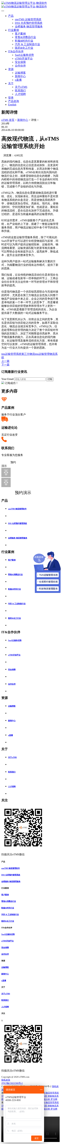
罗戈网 (54, 1099)
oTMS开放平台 (24, 58)
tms (3, 353)
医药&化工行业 (24, 47)
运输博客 (20, 72)
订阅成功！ (11, 383)
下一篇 (5, 364)
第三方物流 (28, 353)
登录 (11, 97)
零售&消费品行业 (25, 37)
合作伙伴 (20, 65)
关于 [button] (3, 987)
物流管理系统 (52, 1093)
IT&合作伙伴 (16, 51)
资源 (11, 69)
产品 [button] (3, 862)
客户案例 (20, 33)
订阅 (50, 379)
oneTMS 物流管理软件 (17, 509)
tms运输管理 (42, 353)
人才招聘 (20, 94)
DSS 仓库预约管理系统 (28, 23)
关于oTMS (21, 86)
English (12, 104)
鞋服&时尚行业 (24, 40)
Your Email (7, 379)
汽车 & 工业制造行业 (27, 44)
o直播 (18, 79)
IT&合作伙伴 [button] (6, 928)
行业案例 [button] (5, 888)
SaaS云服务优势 (24, 55)
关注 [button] (3, 1013)
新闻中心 (20, 76)
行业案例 (13, 30)
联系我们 (20, 90)
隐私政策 (5, 1080)
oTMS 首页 (7, 120)
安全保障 (20, 62)
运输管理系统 (13, 353)
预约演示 (19, 492)
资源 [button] (3, 961)
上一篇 (5, 361)
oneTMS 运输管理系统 (28, 19)
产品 (11, 15)
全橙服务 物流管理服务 (29, 26)
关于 (11, 83)
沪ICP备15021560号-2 (12, 1083)
